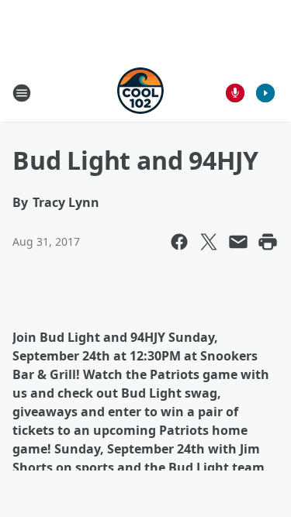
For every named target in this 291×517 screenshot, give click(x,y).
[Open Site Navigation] (21, 93)
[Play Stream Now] (265, 93)
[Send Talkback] (235, 93)
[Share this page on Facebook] (179, 242)
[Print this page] (268, 242)
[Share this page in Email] (238, 242)
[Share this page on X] (209, 242)
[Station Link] (140, 92)
